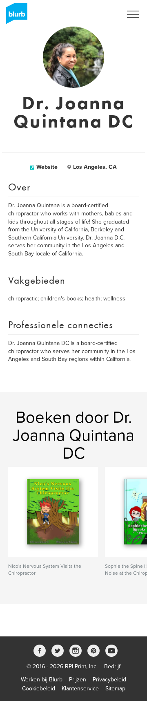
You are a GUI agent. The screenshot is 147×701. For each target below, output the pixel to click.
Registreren (97, 14)
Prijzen (77, 679)
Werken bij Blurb (41, 679)
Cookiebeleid (38, 688)
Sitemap (115, 688)
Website (47, 166)
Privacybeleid (109, 679)
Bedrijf (112, 666)
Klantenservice (80, 688)
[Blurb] (14, 16)
